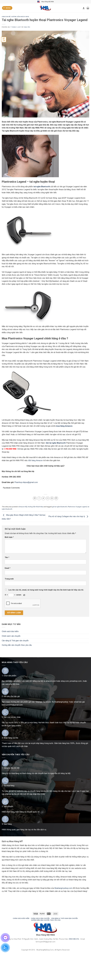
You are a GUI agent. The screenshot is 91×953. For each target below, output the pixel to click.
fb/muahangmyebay (60, 702)
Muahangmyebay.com (63, 888)
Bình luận (9, 537)
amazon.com (51, 681)
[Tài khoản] (83, 8)
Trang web (9, 579)
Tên (7, 557)
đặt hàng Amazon (35, 460)
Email (7, 568)
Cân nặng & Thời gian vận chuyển (15, 640)
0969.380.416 (74, 939)
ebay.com (65, 681)
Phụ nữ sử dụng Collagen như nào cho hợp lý (66, 516)
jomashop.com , (76, 681)
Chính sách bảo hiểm (10, 631)
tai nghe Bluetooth (41, 186)
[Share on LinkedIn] (56, 498)
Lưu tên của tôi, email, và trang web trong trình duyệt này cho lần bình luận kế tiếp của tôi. (46, 590)
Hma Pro (27, 27)
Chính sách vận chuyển (11, 636)
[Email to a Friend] (48, 498)
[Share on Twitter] (43, 498)
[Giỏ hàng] (87, 8)
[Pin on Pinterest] (52, 498)
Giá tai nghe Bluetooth (56, 443)
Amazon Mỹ (6, 16)
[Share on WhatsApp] (35, 498)
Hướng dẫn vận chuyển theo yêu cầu (17, 645)
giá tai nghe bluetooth (59, 507)
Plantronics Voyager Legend (77, 507)
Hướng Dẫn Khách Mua (20, 16)
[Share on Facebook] (39, 498)
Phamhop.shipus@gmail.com (26, 482)
